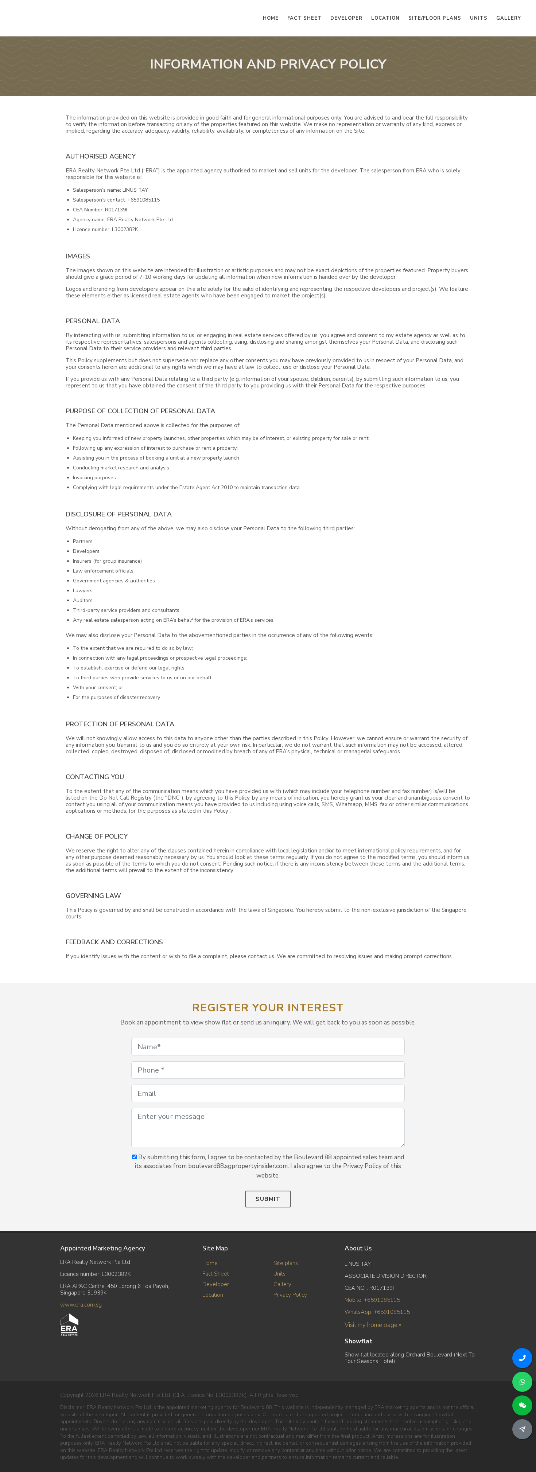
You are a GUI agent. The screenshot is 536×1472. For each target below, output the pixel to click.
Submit (268, 1199)
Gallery (282, 1284)
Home (210, 1263)
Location (212, 1295)
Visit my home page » (373, 1325)
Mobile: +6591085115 (372, 1300)
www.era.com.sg (81, 1304)
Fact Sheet (215, 1273)
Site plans (285, 1263)
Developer (215, 1284)
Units (279, 1273)
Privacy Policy (290, 1295)
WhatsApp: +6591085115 (377, 1312)
